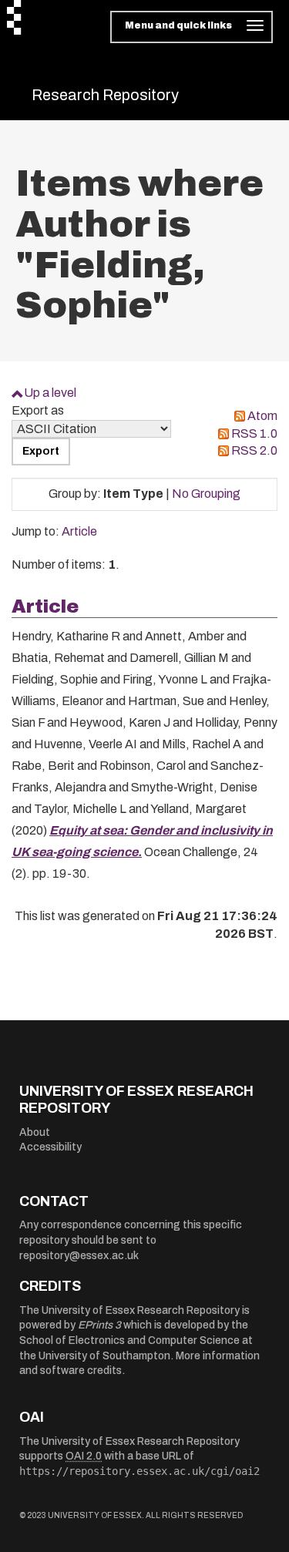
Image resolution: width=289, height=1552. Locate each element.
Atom (262, 415)
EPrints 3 (99, 1325)
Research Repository (105, 94)
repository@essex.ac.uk (79, 1255)
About (34, 1132)
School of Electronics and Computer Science (129, 1340)
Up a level (50, 392)
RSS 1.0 (254, 433)
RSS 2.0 (254, 450)
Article (79, 531)
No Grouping (206, 493)
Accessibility (50, 1147)
